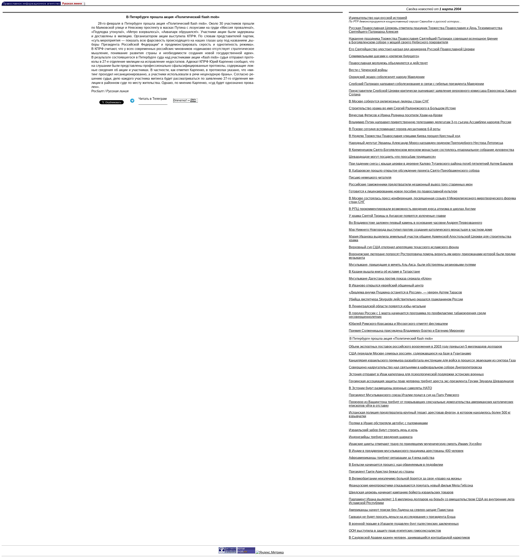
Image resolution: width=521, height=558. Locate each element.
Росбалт (97, 91)
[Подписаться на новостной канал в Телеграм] (153, 103)
